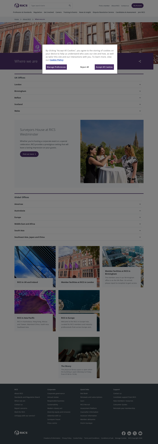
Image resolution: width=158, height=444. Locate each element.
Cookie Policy (56, 60)
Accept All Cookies (104, 67)
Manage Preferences (56, 67)
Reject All (84, 67)
